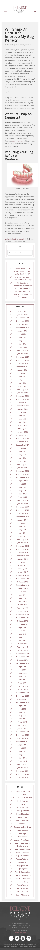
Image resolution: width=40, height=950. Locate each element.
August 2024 (22, 331)
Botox (22, 804)
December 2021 (22, 435)
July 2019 (22, 523)
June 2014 (22, 673)
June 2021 (22, 451)
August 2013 (22, 706)
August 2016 (22, 588)
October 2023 (22, 363)
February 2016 (22, 608)
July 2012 (22, 748)
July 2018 (22, 562)
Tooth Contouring (22, 872)
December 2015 (22, 614)
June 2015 (22, 634)
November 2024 (22, 321)
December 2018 (22, 546)
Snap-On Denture (22, 856)
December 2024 (22, 318)
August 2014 (22, 666)
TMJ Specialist (22, 865)
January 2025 (23, 314)
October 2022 (22, 402)
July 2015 (22, 631)
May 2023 (22, 380)
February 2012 (22, 764)
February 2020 (22, 500)
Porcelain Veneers (22, 849)
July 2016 (22, 592)
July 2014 (22, 670)
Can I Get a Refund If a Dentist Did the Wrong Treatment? (23, 294)
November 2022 (22, 399)
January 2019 (23, 543)
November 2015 (22, 618)
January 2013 (23, 728)
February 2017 (22, 569)
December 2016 (22, 575)
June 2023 (22, 376)
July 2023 (22, 373)
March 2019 (22, 536)
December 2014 (22, 653)
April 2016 (22, 601)
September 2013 (22, 702)
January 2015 (23, 650)
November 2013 (22, 696)
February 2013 (22, 725)
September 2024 (22, 327)
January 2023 (23, 393)
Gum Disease (22, 830)
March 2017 (22, 565)
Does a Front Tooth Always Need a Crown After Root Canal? (22, 271)
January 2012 (23, 768)
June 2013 (22, 712)
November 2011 (22, 774)
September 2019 (22, 517)
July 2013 (22, 709)
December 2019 (22, 507)
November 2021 (22, 438)
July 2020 (22, 484)
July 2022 (22, 412)
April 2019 (22, 533)
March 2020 (22, 497)
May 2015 (22, 637)
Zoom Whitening (22, 895)
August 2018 (22, 559)
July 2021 (22, 448)
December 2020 (22, 471)
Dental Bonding (22, 814)
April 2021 (22, 458)
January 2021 (23, 468)
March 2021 (22, 461)
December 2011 (22, 771)
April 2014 (22, 680)
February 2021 (22, 464)
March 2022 (22, 425)
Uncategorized (22, 888)
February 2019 (22, 539)
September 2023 (22, 367)
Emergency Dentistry (22, 827)
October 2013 (22, 699)
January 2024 (23, 354)
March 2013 (22, 722)
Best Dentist (22, 801)
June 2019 (22, 526)
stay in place (17, 141)
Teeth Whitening (22, 859)
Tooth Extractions (22, 878)
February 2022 (22, 429)
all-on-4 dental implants (22, 798)
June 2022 (22, 415)
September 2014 (22, 663)
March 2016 (22, 605)
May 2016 (22, 598)
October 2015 (22, 621)
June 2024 (22, 337)
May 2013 (22, 715)
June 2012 (22, 751)
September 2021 (22, 445)
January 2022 (23, 432)
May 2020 (22, 490)
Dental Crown (22, 817)
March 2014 (22, 683)
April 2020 (22, 494)
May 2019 (22, 530)
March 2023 (22, 386)
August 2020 (22, 481)
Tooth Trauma (22, 885)
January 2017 (23, 572)
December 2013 (22, 693)
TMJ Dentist (22, 862)
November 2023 (22, 360)
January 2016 (23, 611)
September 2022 (22, 406)
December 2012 (22, 732)
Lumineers (22, 837)
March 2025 (22, 311)
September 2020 (22, 477)
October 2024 (22, 324)
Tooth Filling (22, 882)
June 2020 (22, 487)
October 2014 (22, 660)
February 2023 (22, 389)
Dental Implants (22, 820)
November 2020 (22, 474)
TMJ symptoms (22, 869)
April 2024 (22, 344)
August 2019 (22, 520)
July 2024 (22, 334)
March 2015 (22, 644)
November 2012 (22, 735)
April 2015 (22, 640)
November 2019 (22, 510)
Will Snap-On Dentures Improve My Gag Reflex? (19, 35)
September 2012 (22, 741)
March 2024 (22, 347)
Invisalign (22, 833)
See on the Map (20, 932)
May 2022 (22, 419)
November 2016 (22, 578)
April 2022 (22, 422)
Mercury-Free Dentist (22, 840)
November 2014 (22, 657)
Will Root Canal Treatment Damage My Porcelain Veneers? (22, 286)
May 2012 (22, 755)
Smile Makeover (22, 852)
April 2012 (22, 758)
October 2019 (22, 513)
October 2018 (22, 552)
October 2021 (22, 442)
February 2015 (22, 647)
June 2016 (22, 595)
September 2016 (22, 585)
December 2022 (22, 396)
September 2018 (22, 556)
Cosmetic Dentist (22, 807)
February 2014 (22, 686)
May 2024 (22, 341)
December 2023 (22, 357)
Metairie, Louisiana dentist (15, 239)
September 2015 (22, 624)
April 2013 (22, 719)
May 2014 (22, 676)
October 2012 (22, 738)
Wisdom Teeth (22, 892)
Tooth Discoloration (23, 875)
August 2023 (22, 370)
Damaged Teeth (22, 811)
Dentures (22, 824)
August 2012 (22, 745)
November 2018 (22, 549)
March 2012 (22, 761)
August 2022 (22, 409)
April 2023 (22, 383)
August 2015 (22, 627)
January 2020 (23, 504)
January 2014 (23, 689)
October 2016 (22, 582)
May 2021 (22, 455)
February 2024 (22, 350)
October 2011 (22, 777)
